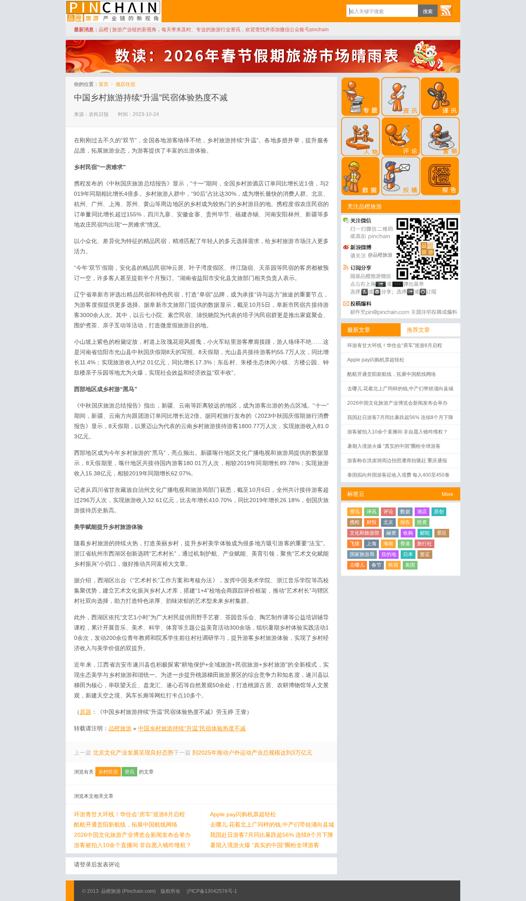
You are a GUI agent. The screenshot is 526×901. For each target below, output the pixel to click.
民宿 (393, 565)
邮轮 (425, 533)
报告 (405, 522)
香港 (405, 544)
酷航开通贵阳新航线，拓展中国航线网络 (126, 824)
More (447, 494)
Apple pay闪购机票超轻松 (243, 814)
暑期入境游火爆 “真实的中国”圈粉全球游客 (264, 845)
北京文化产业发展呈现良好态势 (133, 752)
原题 (85, 712)
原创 (439, 511)
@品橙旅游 (380, 255)
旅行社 (424, 544)
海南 (388, 544)
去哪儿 (357, 565)
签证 (425, 554)
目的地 (388, 554)
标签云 (356, 494)
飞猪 (355, 544)
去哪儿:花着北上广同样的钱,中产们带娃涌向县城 (272, 824)
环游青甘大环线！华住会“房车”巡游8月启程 (129, 814)
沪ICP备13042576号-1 (212, 891)
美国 (410, 565)
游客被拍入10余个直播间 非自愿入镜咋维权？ (132, 845)
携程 (355, 522)
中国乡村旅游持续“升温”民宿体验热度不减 (151, 97)
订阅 (446, 11)
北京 (388, 522)
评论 (388, 511)
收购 (408, 533)
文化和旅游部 (364, 533)
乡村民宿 (108, 772)
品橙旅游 (113, 11)
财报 (371, 522)
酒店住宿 (125, 84)
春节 (376, 565)
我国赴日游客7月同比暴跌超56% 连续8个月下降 (271, 835)
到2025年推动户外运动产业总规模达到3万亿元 (252, 752)
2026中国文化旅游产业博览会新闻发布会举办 (132, 835)
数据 (405, 511)
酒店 (422, 511)
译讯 (371, 511)
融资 (391, 533)
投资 (422, 522)
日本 (408, 554)
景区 (442, 533)
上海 (371, 544)
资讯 (129, 772)
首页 (103, 84)
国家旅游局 (362, 554)
